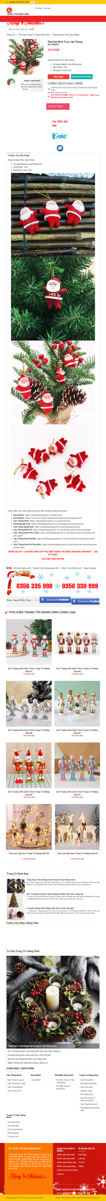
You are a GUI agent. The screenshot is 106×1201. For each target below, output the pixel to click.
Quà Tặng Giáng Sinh (89, 1104)
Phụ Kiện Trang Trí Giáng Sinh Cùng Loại (42, 612)
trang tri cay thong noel (71, 568)
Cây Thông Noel (87, 1080)
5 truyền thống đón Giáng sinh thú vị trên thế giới (49, 908)
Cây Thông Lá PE (14, 1091)
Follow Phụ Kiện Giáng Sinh (22, 923)
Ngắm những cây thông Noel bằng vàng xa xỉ (28, 1063)
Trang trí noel (13, 1136)
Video (81, 1166)
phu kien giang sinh (22, 568)
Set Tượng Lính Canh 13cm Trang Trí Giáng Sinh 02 (29, 793)
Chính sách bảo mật (66, 1154)
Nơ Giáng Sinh (13, 1126)
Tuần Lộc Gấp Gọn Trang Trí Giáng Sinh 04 (77, 853)
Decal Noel (36, 1080)
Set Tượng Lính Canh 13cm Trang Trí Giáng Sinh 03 (77, 731)
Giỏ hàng (38, 8)
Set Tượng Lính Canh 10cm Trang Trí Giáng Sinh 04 (29, 731)
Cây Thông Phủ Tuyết (16, 1083)
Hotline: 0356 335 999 (19, 2)
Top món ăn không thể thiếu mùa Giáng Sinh (27, 1059)
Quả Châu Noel (87, 1087)
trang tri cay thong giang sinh (46, 568)
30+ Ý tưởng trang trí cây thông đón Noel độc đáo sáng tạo (55, 894)
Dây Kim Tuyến (86, 1091)
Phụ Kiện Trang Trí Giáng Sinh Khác (34, 35)
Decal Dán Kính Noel (89, 1083)
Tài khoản (46, 8)
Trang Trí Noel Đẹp (17, 873)
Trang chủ (10, 35)
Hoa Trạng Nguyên (15, 1129)
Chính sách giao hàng (66, 1166)
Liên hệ (60, 1174)
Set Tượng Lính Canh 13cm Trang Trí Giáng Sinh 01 (77, 793)
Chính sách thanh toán (66, 1162)
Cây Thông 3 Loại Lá (16, 1080)
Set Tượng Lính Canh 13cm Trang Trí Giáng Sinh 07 (29, 670)
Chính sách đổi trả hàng (67, 1170)
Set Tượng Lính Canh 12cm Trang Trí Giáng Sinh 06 (77, 670)
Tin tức (81, 1162)
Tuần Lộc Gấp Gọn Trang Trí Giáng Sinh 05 (29, 853)
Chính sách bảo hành (66, 1158)
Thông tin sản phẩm (18, 155)
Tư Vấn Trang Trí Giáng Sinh (22, 951)
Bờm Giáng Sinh (87, 1094)
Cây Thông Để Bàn (15, 1087)
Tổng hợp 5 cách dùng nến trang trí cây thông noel (50, 880)
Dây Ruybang (13, 1133)
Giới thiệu (82, 1154)
